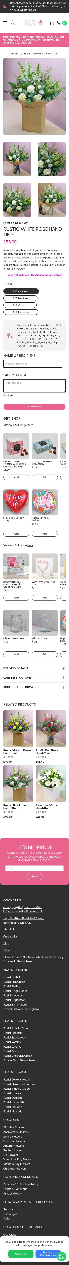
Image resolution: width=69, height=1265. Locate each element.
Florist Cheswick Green (17, 1055)
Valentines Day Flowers (18, 1159)
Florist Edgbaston (14, 1000)
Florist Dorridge (13, 1097)
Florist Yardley (12, 1042)
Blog (6, 943)
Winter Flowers (12, 1150)
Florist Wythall (12, 1046)
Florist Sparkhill (12, 1033)
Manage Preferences (48, 1254)
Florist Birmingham (15, 1004)
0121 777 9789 (12, 907)
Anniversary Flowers (16, 1132)
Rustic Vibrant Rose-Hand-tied (17, 752)
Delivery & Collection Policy (20, 1184)
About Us (9, 929)
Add (16, 477)
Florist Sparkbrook (14, 1037)
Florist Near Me (12, 1111)
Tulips (7, 1218)
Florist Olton (11, 1051)
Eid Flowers (10, 1154)
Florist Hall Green (14, 981)
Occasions (9, 1234)
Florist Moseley (13, 995)
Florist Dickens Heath (16, 1079)
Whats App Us (28, 10)
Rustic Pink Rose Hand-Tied (14, 807)
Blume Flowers (12, 957)
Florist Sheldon (12, 1107)
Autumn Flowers (13, 1145)
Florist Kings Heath (15, 990)
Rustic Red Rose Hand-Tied (47, 752)
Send (35, 876)
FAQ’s (6, 950)
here (30, 425)
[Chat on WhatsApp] (64, 23)
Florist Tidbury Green (16, 1088)
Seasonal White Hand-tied (46, 807)
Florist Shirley (11, 986)
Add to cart (34, 406)
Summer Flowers (14, 1141)
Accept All (20, 1254)
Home (14, 53)
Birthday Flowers (13, 1127)
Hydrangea (10, 1214)
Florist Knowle (12, 1093)
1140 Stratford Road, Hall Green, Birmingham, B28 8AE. (23, 920)
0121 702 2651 (33, 907)
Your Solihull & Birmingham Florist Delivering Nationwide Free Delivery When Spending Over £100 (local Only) (33, 39)
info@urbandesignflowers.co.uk (23, 911)
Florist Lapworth (13, 1102)
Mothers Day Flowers (16, 1164)
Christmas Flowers (14, 1168)
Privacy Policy (12, 1193)
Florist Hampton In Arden (19, 1084)
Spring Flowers (12, 1136)
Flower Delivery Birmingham (21, 1009)
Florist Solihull (12, 977)
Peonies (8, 1209)
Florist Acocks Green (16, 1028)
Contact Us (10, 936)
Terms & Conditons (15, 1189)
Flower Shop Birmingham (19, 1060)
